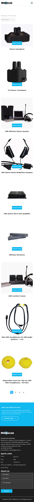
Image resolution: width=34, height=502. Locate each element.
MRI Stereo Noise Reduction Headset (17, 172)
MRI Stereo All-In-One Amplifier (17, 214)
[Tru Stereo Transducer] (17, 72)
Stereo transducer (17, 49)
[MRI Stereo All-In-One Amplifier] (17, 195)
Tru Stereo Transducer (17, 90)
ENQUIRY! (17, 43)
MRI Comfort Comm (17, 296)
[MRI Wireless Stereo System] (17, 113)
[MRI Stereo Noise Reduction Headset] (17, 154)
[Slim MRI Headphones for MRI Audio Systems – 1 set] (17, 319)
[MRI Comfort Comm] (17, 277)
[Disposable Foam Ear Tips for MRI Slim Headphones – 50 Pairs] (17, 362)
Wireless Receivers (17, 255)
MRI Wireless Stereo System (17, 131)
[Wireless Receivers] (17, 236)
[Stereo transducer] (17, 35)
